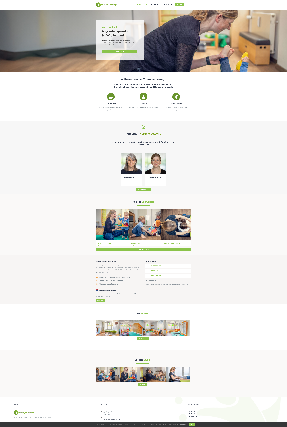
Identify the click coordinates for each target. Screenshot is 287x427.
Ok (192, 424)
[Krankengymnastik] (184, 224)
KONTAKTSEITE (192, 416)
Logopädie (149, 224)
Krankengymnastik (182, 224)
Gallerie (121, 224)
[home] (24, 411)
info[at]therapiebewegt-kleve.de (111, 419)
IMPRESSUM (191, 411)
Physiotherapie (116, 224)
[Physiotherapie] (119, 224)
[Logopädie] (152, 224)
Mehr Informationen (182, 424)
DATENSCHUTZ (192, 413)
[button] (187, 4)
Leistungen (101, 245)
